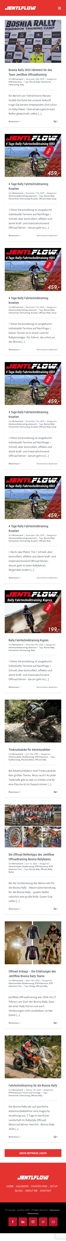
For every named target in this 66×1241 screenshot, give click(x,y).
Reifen (11, 872)
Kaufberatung (14, 759)
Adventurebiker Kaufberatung (21, 757)
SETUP (54, 1186)
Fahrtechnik (46, 81)
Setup (53, 198)
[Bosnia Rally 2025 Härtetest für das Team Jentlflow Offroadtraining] (33, 41)
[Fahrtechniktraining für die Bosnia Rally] (33, 1056)
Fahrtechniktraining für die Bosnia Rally (27, 1057)
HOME (10, 1186)
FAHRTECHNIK (39, 1186)
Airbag (32, 986)
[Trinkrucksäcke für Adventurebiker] (33, 721)
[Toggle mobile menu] (59, 8)
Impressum (54, 1210)
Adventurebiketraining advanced (22, 196)
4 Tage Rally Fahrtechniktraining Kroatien (27, 155)
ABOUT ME (31, 1190)
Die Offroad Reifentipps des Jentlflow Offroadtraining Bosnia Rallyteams (27, 826)
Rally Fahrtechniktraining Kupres (27, 611)
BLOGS (19, 1190)
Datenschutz (33, 1213)
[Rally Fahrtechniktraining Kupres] (33, 611)
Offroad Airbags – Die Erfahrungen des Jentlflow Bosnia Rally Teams (27, 942)
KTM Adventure (15, 81)
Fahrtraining (14, 84)
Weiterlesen (14, 121)
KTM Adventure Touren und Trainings (25, 1092)
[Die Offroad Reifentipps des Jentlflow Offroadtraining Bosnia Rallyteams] (33, 825)
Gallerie (38, 155)
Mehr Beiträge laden (33, 1153)
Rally (22, 84)
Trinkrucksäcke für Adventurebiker (27, 721)
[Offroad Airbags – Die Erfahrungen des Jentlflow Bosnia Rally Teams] (33, 942)
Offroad (42, 198)
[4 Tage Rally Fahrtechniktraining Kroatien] (33, 155)
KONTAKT (45, 1190)
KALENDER (22, 1186)
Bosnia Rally (34, 81)
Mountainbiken (27, 759)
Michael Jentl (17, 79)
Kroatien (34, 198)
